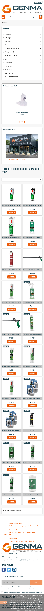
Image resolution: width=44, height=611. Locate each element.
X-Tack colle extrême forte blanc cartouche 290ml (11, 366)
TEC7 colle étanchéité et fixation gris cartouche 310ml (11, 302)
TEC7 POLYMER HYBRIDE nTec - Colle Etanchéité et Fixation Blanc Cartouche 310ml (11, 238)
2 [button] (22, 122)
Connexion (38, 2)
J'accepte (4, 602)
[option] (22, 105)
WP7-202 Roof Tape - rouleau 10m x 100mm (32, 398)
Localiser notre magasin (15, 159)
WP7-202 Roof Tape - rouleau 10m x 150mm (11, 430)
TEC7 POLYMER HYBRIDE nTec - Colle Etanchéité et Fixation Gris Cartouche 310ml (11, 205)
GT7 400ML (32, 430)
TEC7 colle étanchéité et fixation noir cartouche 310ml (32, 366)
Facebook (4, 570)
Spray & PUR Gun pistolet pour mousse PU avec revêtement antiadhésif (11, 334)
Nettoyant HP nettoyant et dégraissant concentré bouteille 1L (32, 302)
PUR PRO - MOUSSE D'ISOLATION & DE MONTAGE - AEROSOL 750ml (11, 270)
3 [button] (24, 122)
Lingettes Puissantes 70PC (32, 495)
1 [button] (19, 122)
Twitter (9, 570)
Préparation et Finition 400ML (11, 463)
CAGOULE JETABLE (22, 112)
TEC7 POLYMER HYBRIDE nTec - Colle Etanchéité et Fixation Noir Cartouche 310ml (32, 205)
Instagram (14, 570)
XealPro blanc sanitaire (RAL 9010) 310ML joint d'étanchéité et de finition (11, 495)
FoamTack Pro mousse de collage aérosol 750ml (32, 334)
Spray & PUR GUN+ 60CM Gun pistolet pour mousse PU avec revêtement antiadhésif (32, 270)
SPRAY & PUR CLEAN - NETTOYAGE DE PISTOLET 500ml (32, 238)
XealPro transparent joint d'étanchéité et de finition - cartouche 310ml (32, 463)
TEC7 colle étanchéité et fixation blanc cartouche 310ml (11, 398)
